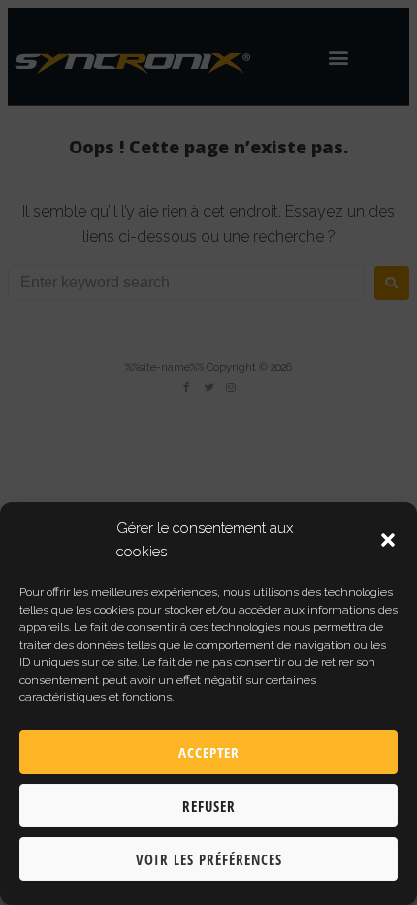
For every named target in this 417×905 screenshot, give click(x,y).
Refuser (209, 806)
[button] (388, 540)
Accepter (209, 752)
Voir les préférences (209, 859)
